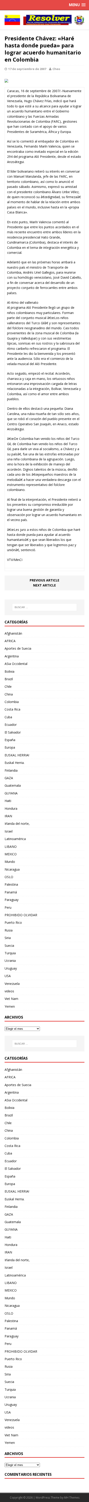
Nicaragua (12, 869)
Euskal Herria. (14, 762)
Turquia (10, 953)
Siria (8, 938)
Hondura (11, 808)
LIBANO (11, 846)
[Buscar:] (45, 607)
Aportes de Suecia (18, 648)
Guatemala (13, 785)
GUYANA (11, 793)
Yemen (10, 1006)
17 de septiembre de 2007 (27, 69)
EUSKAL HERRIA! (17, 755)
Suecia (9, 945)
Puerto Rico (13, 922)
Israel (9, 831)
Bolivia (9, 671)
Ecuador (11, 724)
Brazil (9, 679)
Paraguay (11, 900)
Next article (44, 585)
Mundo (10, 861)
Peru (8, 907)
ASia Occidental (16, 664)
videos (9, 991)
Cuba (8, 717)
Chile (8, 686)
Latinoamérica (15, 839)
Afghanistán (13, 633)
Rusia (9, 930)
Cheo (56, 69)
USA (8, 976)
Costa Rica (12, 709)
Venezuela (12, 983)
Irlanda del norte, (17, 823)
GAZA (9, 778)
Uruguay (11, 968)
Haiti (8, 801)
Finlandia (11, 770)
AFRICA (10, 641)
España (10, 740)
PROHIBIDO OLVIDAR (21, 915)
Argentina (12, 656)
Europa (10, 747)
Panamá (11, 892)
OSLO (9, 877)
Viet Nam (11, 998)
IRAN (8, 816)
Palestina (11, 884)
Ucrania (10, 960)
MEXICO (11, 854)
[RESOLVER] (44, 20)
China (9, 694)
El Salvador (13, 732)
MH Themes (71, 1497)
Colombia (12, 702)
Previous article (44, 580)
